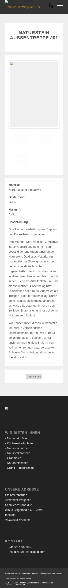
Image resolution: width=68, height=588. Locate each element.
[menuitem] (49, 7)
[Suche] (49, 7)
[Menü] (58, 7)
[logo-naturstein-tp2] (28, 7)
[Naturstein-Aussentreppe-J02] (46, 139)
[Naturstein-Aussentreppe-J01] (34, 94)
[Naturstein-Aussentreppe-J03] (21, 160)
